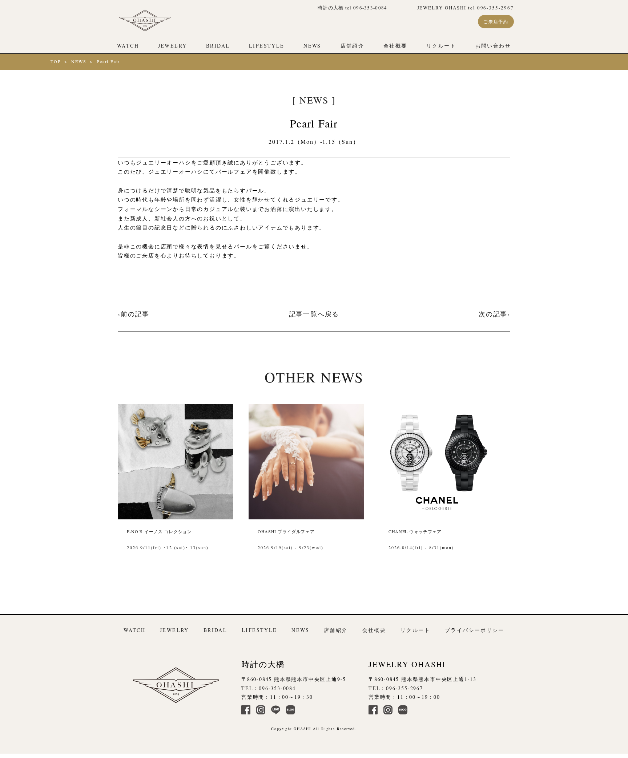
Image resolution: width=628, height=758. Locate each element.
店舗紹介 (353, 45)
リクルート (441, 45)
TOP (56, 61)
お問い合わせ (493, 45)
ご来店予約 (495, 21)
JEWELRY (172, 45)
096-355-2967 (404, 688)
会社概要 (395, 45)
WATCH (128, 45)
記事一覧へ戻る (314, 313)
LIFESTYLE (266, 45)
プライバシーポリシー (474, 630)
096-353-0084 (277, 688)
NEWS (312, 45)
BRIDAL (218, 45)
